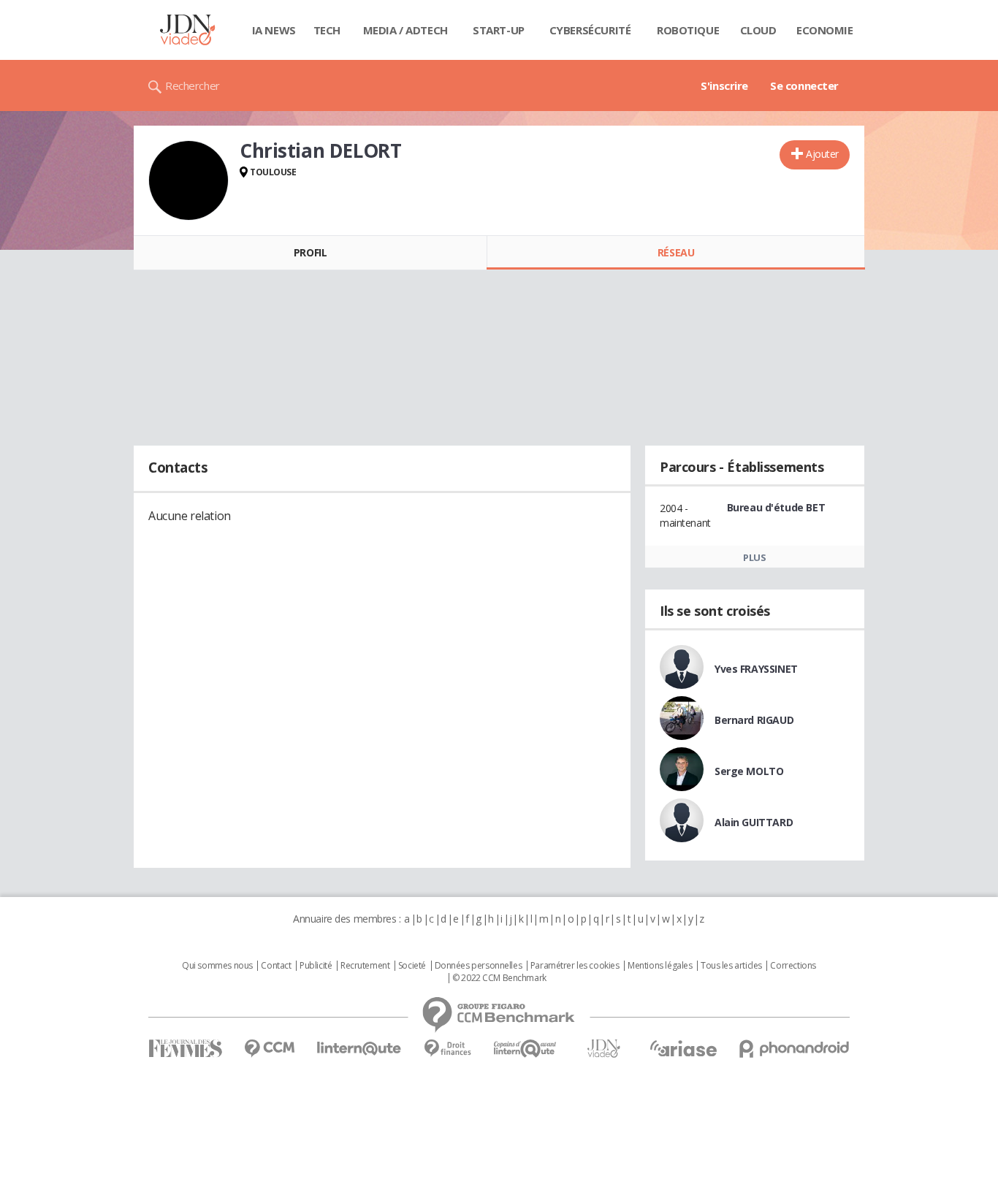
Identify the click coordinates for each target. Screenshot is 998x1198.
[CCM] (269, 1048)
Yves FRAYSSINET (756, 669)
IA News (274, 30)
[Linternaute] (359, 1049)
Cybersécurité (590, 30)
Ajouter (822, 154)
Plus (754, 557)
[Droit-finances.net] (447, 1048)
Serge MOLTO (749, 771)
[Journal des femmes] (185, 1048)
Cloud (758, 30)
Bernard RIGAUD (754, 720)
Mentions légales (660, 966)
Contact (276, 966)
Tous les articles (731, 966)
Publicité (316, 966)
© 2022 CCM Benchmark (499, 978)
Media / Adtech (405, 30)
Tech (326, 30)
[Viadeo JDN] (603, 1048)
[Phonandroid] (794, 1048)
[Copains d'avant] (525, 1048)
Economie (824, 30)
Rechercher (192, 85)
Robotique (688, 30)
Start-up (499, 30)
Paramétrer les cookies (575, 966)
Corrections (792, 966)
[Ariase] (683, 1048)
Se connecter (804, 85)
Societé (412, 966)
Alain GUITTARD (754, 822)
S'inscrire (724, 85)
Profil (310, 252)
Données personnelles (478, 966)
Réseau (676, 252)
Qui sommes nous (217, 966)
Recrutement (364, 966)
